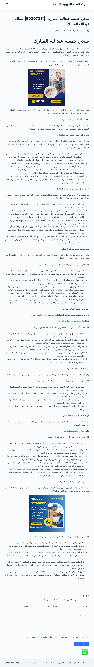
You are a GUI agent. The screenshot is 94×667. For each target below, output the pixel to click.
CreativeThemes (12, 663)
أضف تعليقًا (82, 615)
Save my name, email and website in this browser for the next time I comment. (56, 637)
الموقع (26, 606)
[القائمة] (7, 4)
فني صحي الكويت (59, 31)
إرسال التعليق (81, 644)
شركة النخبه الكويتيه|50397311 (67, 4)
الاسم (85, 606)
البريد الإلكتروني (52, 606)
